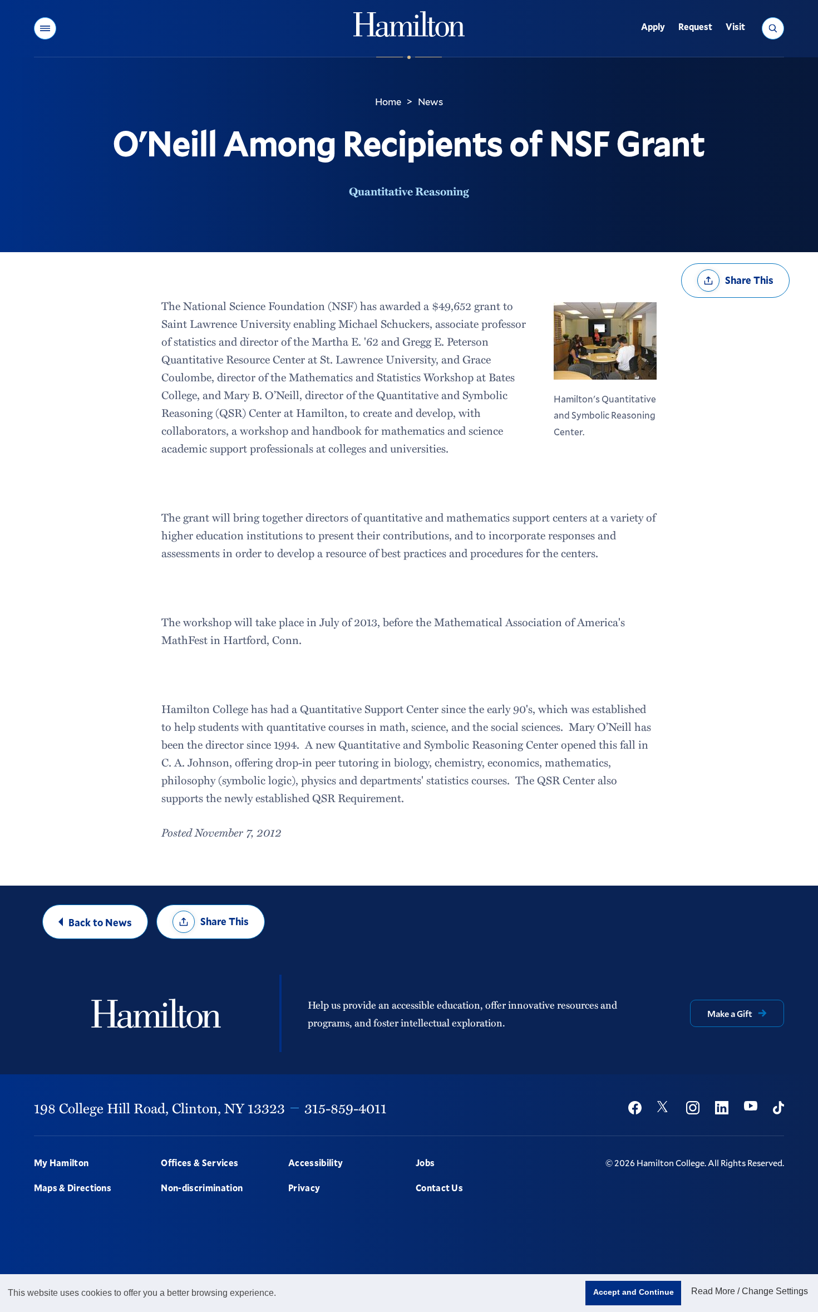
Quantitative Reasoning (409, 191)
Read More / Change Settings (749, 1291)
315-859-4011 (345, 1107)
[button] (45, 28)
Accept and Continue (633, 1292)
